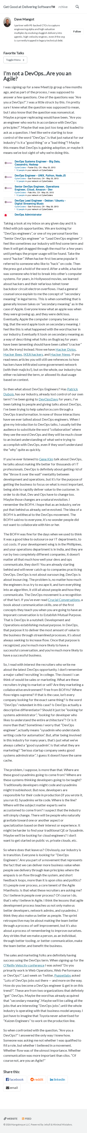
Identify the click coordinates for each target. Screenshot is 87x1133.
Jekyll (47, 1124)
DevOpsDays (48, 399)
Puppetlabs (62, 975)
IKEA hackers (33, 354)
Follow (77, 31)
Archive (62, 7)
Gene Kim (46, 459)
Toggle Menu (13, 59)
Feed (28, 1118)
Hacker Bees (12, 354)
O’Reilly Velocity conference (23, 965)
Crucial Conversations (64, 600)
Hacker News (60, 354)
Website (12, 1118)
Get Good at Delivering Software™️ (29, 7)
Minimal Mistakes (62, 1124)
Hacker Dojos (66, 349)
